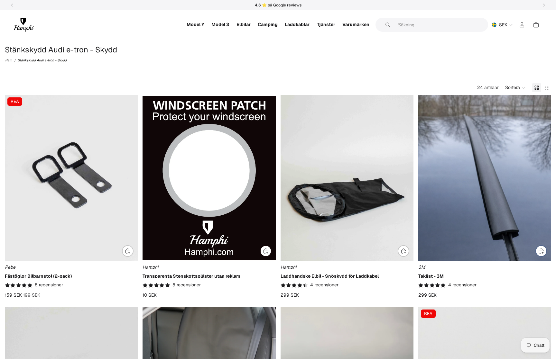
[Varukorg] (536, 25)
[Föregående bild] (14, 178)
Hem (8, 60)
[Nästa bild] (128, 178)
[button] (515, 88)
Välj (133, 251)
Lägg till (271, 251)
